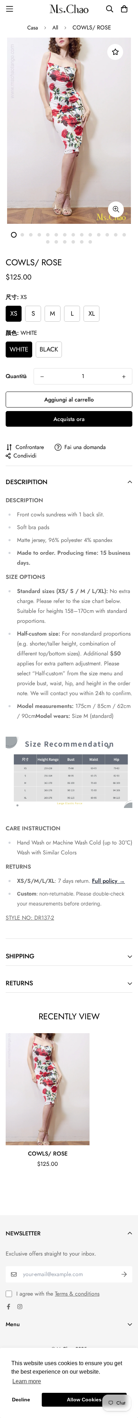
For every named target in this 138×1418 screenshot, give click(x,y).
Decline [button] (21, 1399)
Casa (32, 28)
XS (13, 313)
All (55, 28)
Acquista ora (69, 419)
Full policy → (108, 881)
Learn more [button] (26, 1381)
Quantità (16, 376)
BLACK (49, 349)
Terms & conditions (77, 1294)
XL (91, 313)
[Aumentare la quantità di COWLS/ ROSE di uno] (124, 377)
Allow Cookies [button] (84, 1399)
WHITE (19, 349)
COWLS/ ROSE (48, 1154)
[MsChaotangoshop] (69, 9)
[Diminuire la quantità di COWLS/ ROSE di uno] (42, 377)
